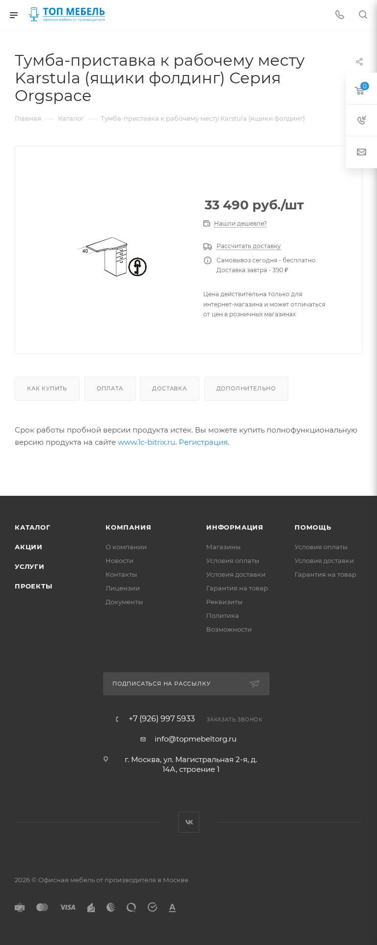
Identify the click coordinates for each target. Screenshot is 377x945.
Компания (128, 527)
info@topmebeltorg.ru (196, 738)
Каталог (33, 527)
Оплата (110, 388)
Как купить (47, 388)
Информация (235, 527)
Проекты (34, 586)
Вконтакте (188, 822)
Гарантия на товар (237, 588)
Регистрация (203, 442)
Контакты (121, 574)
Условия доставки (236, 574)
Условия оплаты (232, 560)
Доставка (169, 388)
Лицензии (123, 588)
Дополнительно (246, 388)
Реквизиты (224, 602)
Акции (29, 547)
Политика (222, 615)
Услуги (30, 566)
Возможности (229, 629)
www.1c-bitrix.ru (146, 442)
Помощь (313, 527)
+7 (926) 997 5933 (162, 719)
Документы (124, 602)
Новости (120, 560)
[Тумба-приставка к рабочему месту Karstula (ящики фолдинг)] (111, 256)
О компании (126, 547)
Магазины (223, 547)
